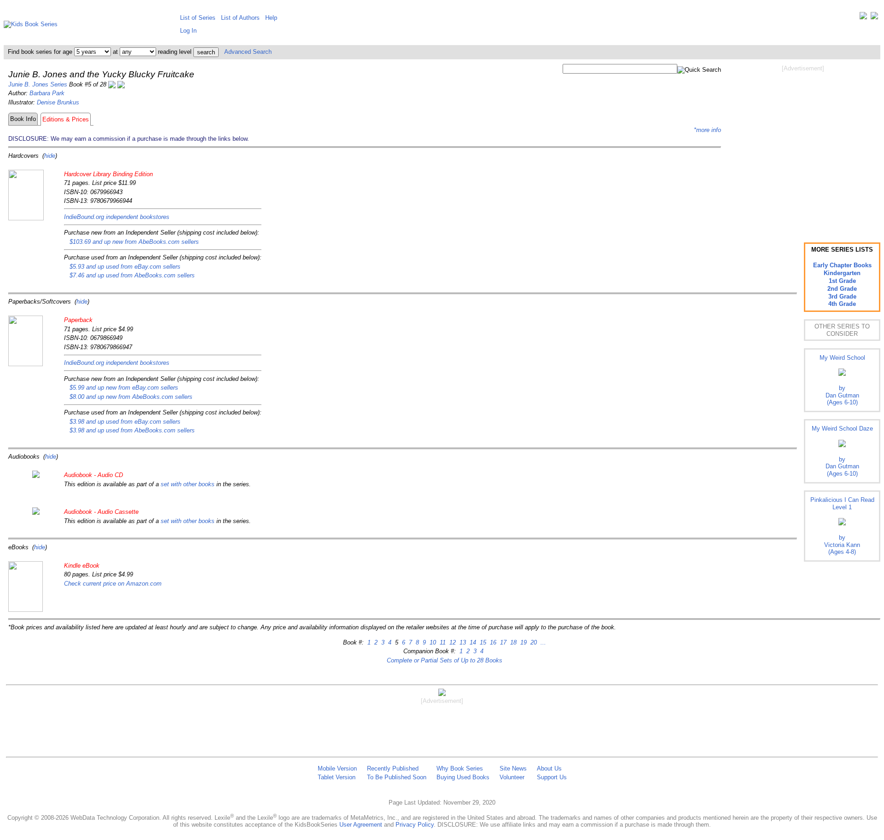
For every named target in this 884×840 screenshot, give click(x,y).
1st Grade (842, 280)
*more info (707, 130)
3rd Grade (842, 296)
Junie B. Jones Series (37, 84)
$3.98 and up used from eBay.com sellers (125, 421)
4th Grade (842, 303)
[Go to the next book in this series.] (121, 84)
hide (49, 155)
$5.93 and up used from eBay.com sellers (125, 266)
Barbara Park (46, 93)
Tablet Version (336, 777)
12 (452, 642)
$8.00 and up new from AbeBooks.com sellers (131, 396)
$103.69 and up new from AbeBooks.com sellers (134, 241)
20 (533, 642)
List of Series (197, 17)
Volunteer (512, 777)
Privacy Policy (414, 824)
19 (522, 642)
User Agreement (360, 824)
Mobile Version (337, 768)
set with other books (188, 484)
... (542, 642)
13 (462, 642)
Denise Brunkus (58, 102)
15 (482, 642)
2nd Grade (842, 288)
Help (271, 17)
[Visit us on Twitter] (863, 17)
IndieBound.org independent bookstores (116, 216)
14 (472, 642)
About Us (549, 768)
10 (432, 642)
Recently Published (393, 768)
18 (512, 642)
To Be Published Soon (396, 777)
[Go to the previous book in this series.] (112, 84)
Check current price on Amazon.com (113, 583)
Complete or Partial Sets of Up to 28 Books (444, 660)
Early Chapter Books (842, 265)
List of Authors (240, 17)
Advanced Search (248, 51)
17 (502, 642)
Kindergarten (842, 273)
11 (442, 642)
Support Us (552, 777)
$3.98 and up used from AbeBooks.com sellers (132, 430)
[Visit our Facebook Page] (874, 17)
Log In (188, 30)
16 (492, 642)
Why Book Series (459, 768)
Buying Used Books (462, 777)
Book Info (23, 118)
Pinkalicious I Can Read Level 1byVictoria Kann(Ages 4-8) (842, 525)
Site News (513, 768)
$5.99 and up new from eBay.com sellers (124, 387)
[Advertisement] (803, 146)
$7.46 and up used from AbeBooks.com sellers (132, 275)
